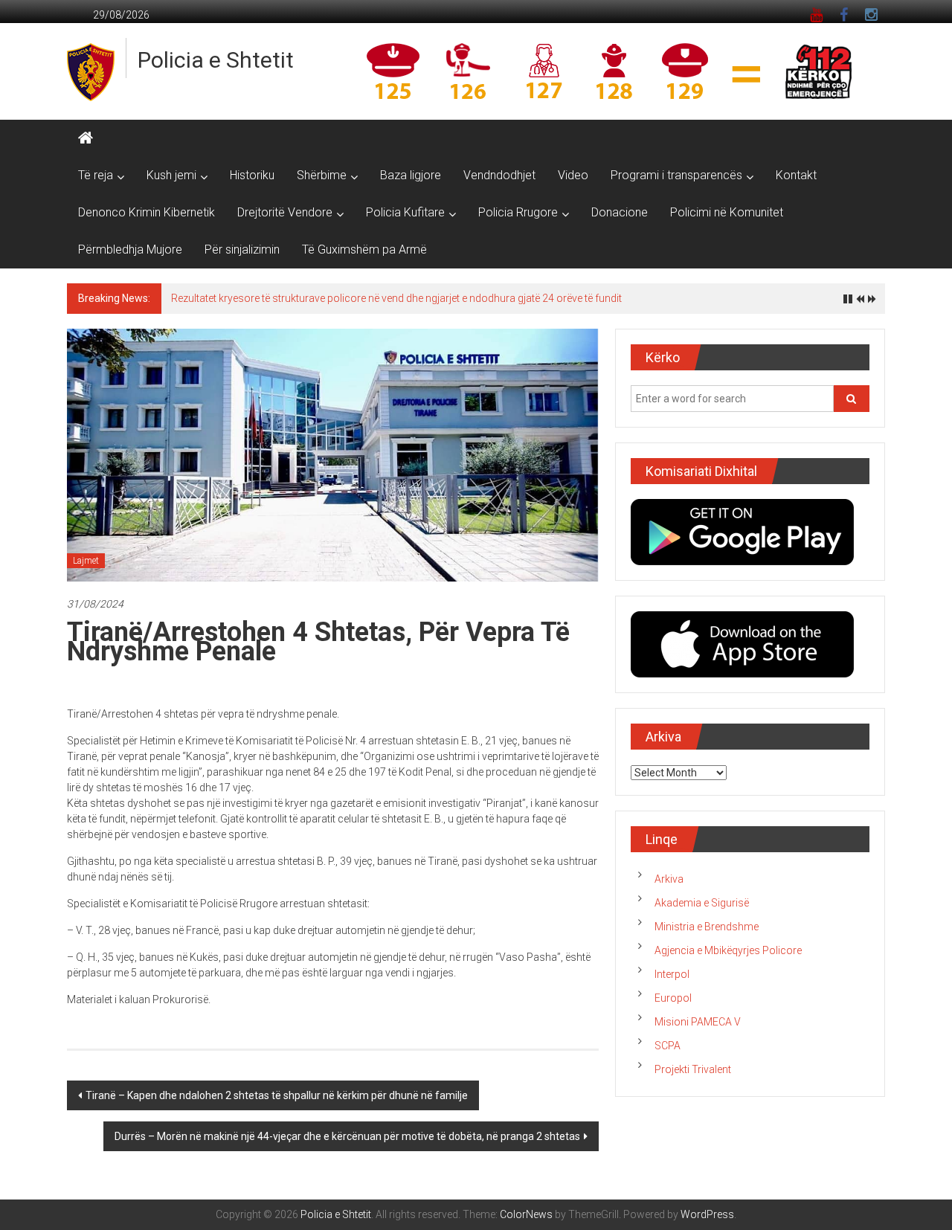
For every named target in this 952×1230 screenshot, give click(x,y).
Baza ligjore (410, 175)
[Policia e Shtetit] (85, 138)
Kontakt (796, 175)
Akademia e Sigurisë (701, 903)
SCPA (667, 1046)
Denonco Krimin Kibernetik (146, 212)
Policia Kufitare (405, 212)
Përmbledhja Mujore (130, 249)
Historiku (252, 175)
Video (573, 175)
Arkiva (669, 879)
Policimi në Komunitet (726, 212)
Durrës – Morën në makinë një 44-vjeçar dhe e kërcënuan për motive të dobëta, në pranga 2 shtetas (347, 1136)
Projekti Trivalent (692, 1069)
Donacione (619, 212)
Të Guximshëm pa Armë (364, 249)
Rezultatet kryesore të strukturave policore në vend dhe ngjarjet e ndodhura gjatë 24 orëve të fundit (396, 298)
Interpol (671, 974)
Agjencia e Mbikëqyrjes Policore (728, 950)
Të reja (95, 175)
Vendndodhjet (499, 175)
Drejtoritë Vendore (284, 212)
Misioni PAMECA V (697, 1022)
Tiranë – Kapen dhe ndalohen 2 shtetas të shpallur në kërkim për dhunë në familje (277, 1095)
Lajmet (86, 561)
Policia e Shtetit (216, 60)
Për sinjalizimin (242, 249)
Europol (673, 998)
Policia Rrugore (518, 212)
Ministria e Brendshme (706, 927)
